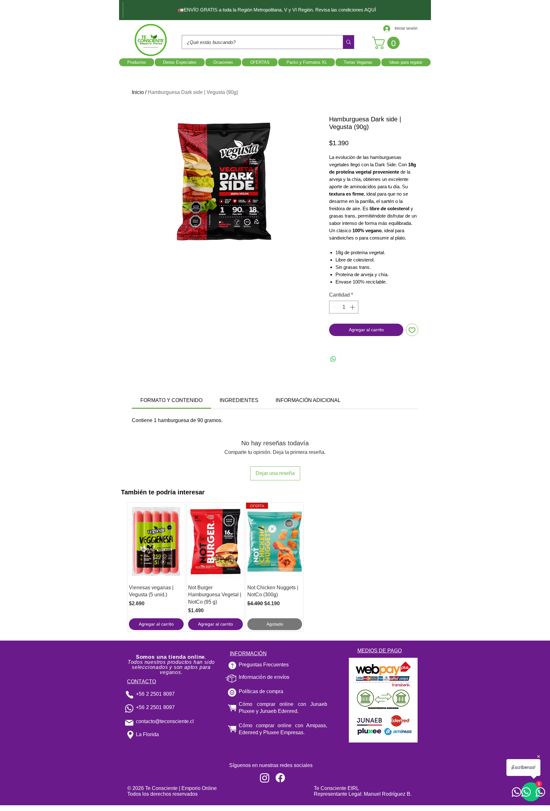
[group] (274, 567)
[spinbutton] (344, 307)
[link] (171, 400)
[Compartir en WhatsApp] (333, 359)
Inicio (138, 92)
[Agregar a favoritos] (412, 330)
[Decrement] (334, 307)
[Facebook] (280, 778)
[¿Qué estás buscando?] (348, 42)
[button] (387, 43)
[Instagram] (264, 778)
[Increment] (353, 307)
